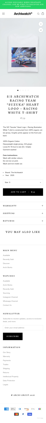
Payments (7, 360)
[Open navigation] (3, 13)
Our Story (6, 352)
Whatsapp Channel (10, 301)
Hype (42, 418)
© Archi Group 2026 (23, 395)
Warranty (10, 206)
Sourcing (6, 293)
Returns (8, 221)
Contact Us (7, 305)
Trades (5, 364)
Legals (5, 385)
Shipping (9, 213)
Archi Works (7, 267)
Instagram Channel (10, 297)
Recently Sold (8, 259)
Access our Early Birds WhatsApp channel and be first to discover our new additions (23, 4)
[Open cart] (43, 13)
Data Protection (9, 381)
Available (6, 255)
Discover (6, 263)
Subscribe (13, 336)
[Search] (38, 14)
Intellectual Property (10, 376)
